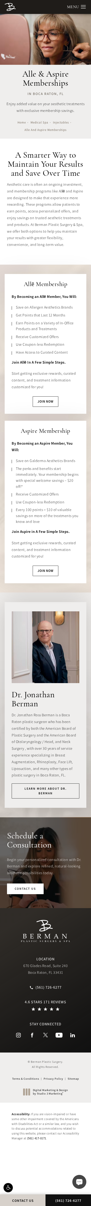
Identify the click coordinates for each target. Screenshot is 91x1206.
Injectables (61, 122)
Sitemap (73, 1079)
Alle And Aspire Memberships (45, 130)
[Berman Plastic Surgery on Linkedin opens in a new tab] (72, 1035)
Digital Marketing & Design (50, 1092)
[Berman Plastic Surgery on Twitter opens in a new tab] (45, 1035)
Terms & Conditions (25, 1079)
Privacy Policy (53, 1079)
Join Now (45, 401)
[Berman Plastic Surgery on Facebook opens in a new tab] (32, 1035)
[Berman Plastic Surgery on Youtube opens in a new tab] (59, 1035)
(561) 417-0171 (36, 1138)
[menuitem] (18, 1035)
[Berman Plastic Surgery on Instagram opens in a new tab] (18, 1035)
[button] (8, 1187)
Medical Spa (39, 122)
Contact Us (25, 889)
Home (22, 122)
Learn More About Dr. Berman (45, 791)
